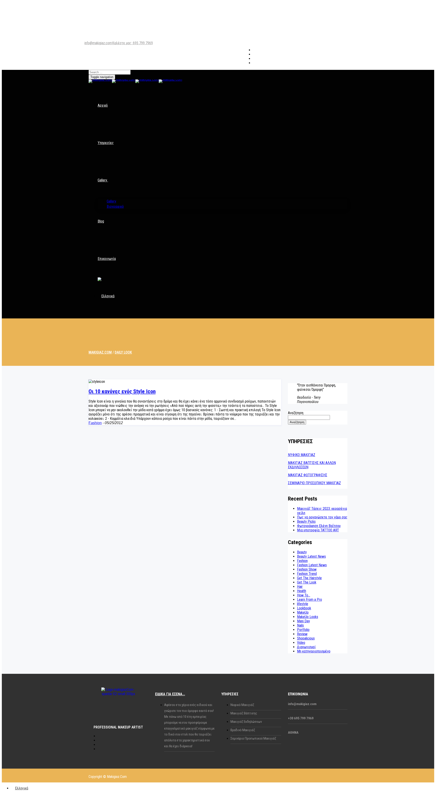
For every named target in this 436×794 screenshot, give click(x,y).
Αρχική (103, 105)
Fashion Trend (307, 574)
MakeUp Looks (307, 617)
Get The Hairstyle (309, 578)
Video (301, 642)
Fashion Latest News (312, 565)
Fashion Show (307, 569)
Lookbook (304, 608)
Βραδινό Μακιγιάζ (242, 730)
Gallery (102, 180)
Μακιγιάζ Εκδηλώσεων (246, 722)
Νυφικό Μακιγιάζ (242, 705)
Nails (300, 625)
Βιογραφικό (115, 206)
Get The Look (306, 582)
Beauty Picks (306, 521)
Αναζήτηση (295, 413)
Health (301, 591)
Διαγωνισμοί (306, 647)
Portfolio (303, 630)
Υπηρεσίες (106, 143)
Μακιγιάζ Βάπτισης (243, 713)
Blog (101, 221)
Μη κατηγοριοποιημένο (313, 651)
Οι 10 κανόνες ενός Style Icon (122, 391)
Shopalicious (306, 638)
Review (302, 634)
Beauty (302, 552)
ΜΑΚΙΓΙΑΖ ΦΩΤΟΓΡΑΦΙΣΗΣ (307, 475)
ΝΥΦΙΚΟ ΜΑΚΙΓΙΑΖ (301, 455)
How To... (303, 595)
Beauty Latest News (311, 556)
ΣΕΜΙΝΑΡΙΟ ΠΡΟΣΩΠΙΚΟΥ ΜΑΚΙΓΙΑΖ (314, 483)
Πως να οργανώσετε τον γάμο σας (322, 517)
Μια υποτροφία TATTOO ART (318, 530)
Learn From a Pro (309, 599)
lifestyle (302, 604)
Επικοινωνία (107, 259)
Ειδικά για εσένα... (170, 694)
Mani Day (303, 621)
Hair (300, 586)
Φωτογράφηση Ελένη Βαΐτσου (319, 526)
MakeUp (303, 612)
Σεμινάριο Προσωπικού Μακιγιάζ (253, 738)
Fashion (95, 423)
